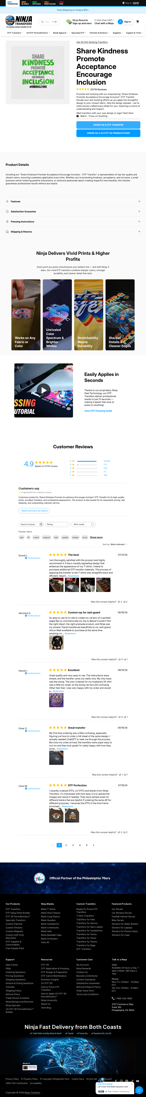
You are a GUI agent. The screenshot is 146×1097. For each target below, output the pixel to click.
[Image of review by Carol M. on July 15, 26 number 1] (56, 815)
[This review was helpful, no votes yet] (120, 659)
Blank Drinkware (49, 938)
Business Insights (50, 979)
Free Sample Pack (15, 948)
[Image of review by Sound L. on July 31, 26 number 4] (103, 585)
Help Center (12, 964)
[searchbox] (28, 524)
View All (45, 942)
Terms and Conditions (87, 994)
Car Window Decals (122, 912)
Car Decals (117, 909)
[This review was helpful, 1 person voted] (120, 774)
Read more (73, 576)
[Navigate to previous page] (52, 845)
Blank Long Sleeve (50, 916)
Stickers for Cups (121, 935)
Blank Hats (46, 931)
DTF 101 (45, 964)
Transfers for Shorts (86, 941)
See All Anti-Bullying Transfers (92, 42)
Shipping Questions (16, 979)
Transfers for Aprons (87, 923)
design (75, 537)
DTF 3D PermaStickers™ (18, 916)
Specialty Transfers (16, 920)
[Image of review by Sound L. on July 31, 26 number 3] (88, 585)
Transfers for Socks (86, 934)
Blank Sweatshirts (50, 924)
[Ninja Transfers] (19, 22)
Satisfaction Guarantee (88, 983)
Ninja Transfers (32, 1092)
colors (36, 537)
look (56, 537)
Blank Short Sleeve (50, 912)
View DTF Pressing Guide (98, 410)
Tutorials (10, 987)
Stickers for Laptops (122, 927)
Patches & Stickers (99, 33)
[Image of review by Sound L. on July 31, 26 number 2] (72, 585)
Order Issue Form (85, 990)
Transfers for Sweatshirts (89, 930)
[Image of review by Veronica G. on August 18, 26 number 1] (56, 642)
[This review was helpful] (119, 601)
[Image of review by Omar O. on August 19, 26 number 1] (56, 758)
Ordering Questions (16, 972)
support (46, 537)
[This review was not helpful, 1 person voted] (125, 659)
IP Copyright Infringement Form (54, 1079)
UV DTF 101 (46, 983)
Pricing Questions (15, 975)
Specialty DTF (78, 33)
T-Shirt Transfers (85, 915)
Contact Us (82, 972)
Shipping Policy (14, 990)
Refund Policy (13, 994)
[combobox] (57, 524)
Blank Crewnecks (50, 927)
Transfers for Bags (85, 945)
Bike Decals (118, 920)
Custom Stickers (14, 927)
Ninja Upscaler (13, 1005)
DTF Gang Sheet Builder (18, 912)
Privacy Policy (12, 1079)
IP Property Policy (29, 1079)
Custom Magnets (14, 931)
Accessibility (36, 1083)
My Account (82, 964)
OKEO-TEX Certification (17, 1083)
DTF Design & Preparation (54, 972)
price (85, 537)
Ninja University (49, 1000)
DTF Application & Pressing (55, 968)
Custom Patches (14, 924)
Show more (96, 537)
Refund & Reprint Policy (88, 987)
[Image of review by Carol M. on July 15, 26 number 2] (72, 815)
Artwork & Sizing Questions (19, 983)
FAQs (8, 968)
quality (65, 537)
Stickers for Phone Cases (125, 931)
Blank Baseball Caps (51, 935)
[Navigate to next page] (93, 845)
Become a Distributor (87, 975)
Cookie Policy (78, 1079)
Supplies (118, 33)
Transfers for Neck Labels (89, 927)
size (22, 537)
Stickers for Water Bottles (125, 924)
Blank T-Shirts (48, 909)
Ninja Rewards (83, 968)
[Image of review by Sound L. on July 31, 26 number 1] (56, 585)
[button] (138, 22)
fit (28, 537)
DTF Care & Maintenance (54, 975)
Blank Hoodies (48, 920)
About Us (45, 1004)
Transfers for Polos (86, 938)
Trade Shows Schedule (17, 998)
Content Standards (85, 979)
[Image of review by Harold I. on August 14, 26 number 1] (56, 700)
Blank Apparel (60, 33)
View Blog (46, 1007)
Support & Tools (134, 33)
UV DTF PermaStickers (38, 33)
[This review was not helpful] (124, 601)
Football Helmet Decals (123, 916)
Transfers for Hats (85, 919)
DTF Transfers (15, 33)
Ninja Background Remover (19, 1001)
